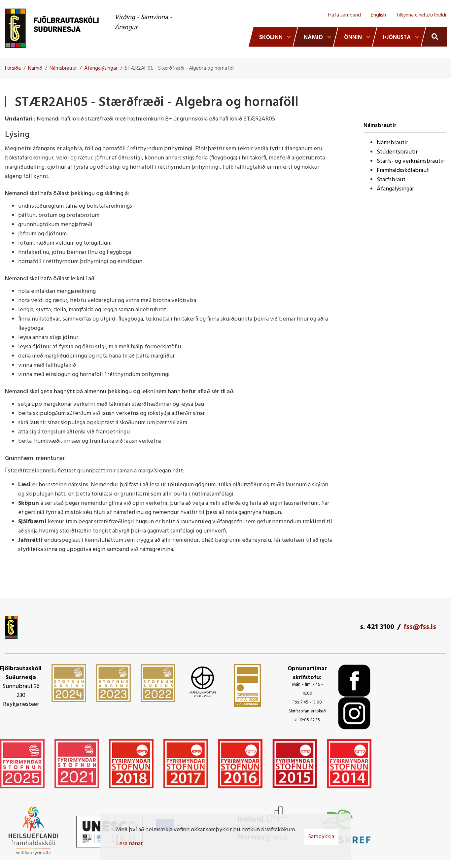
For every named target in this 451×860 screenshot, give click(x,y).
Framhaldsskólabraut (403, 170)
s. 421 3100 (377, 627)
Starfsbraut (391, 180)
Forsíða (13, 68)
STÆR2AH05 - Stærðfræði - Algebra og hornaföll (179, 68)
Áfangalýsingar (101, 68)
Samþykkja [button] (321, 836)
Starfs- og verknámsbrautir (410, 161)
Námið (35, 68)
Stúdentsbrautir (397, 152)
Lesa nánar (129, 843)
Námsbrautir (63, 68)
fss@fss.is (419, 627)
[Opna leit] (434, 37)
